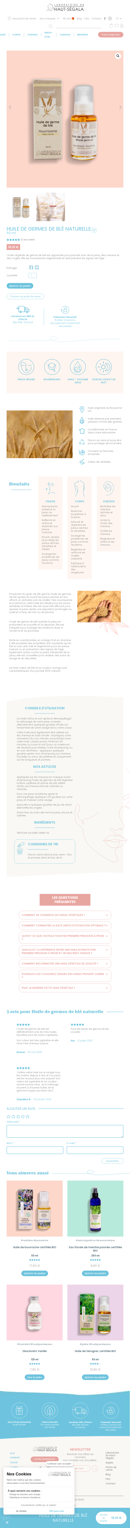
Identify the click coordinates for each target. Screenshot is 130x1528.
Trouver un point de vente (25, 296)
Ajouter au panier (20, 286)
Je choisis (21, 1511)
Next (117, 105)
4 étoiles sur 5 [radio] (23, 1117)
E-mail (71, 1143)
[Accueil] (65, 8)
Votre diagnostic (111, 34)
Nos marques (47, 18)
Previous (10, 107)
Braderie (82, 34)
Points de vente (111, 1468)
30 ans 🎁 (68, 18)
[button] (118, 56)
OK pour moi (56, 1511)
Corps (16, 34)
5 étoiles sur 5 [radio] (28, 1117)
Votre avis (13, 1121)
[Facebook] (105, 18)
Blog (79, 18)
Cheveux (32, 34)
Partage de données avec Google (24, 1494)
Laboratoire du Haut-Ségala (112, 1455)
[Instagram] (110, 18)
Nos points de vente (24, 18)
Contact (97, 18)
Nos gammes (15, 1455)
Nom (10, 1143)
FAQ (86, 18)
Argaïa (109, 1462)
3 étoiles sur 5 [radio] (18, 1117)
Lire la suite (34, 1377)
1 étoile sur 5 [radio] (9, 1117)
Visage (14, 1462)
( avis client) (28, 239)
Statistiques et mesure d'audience (24, 1497)
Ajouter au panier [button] (35, 1273)
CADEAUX (65, 34)
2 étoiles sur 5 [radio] (13, 1117)
